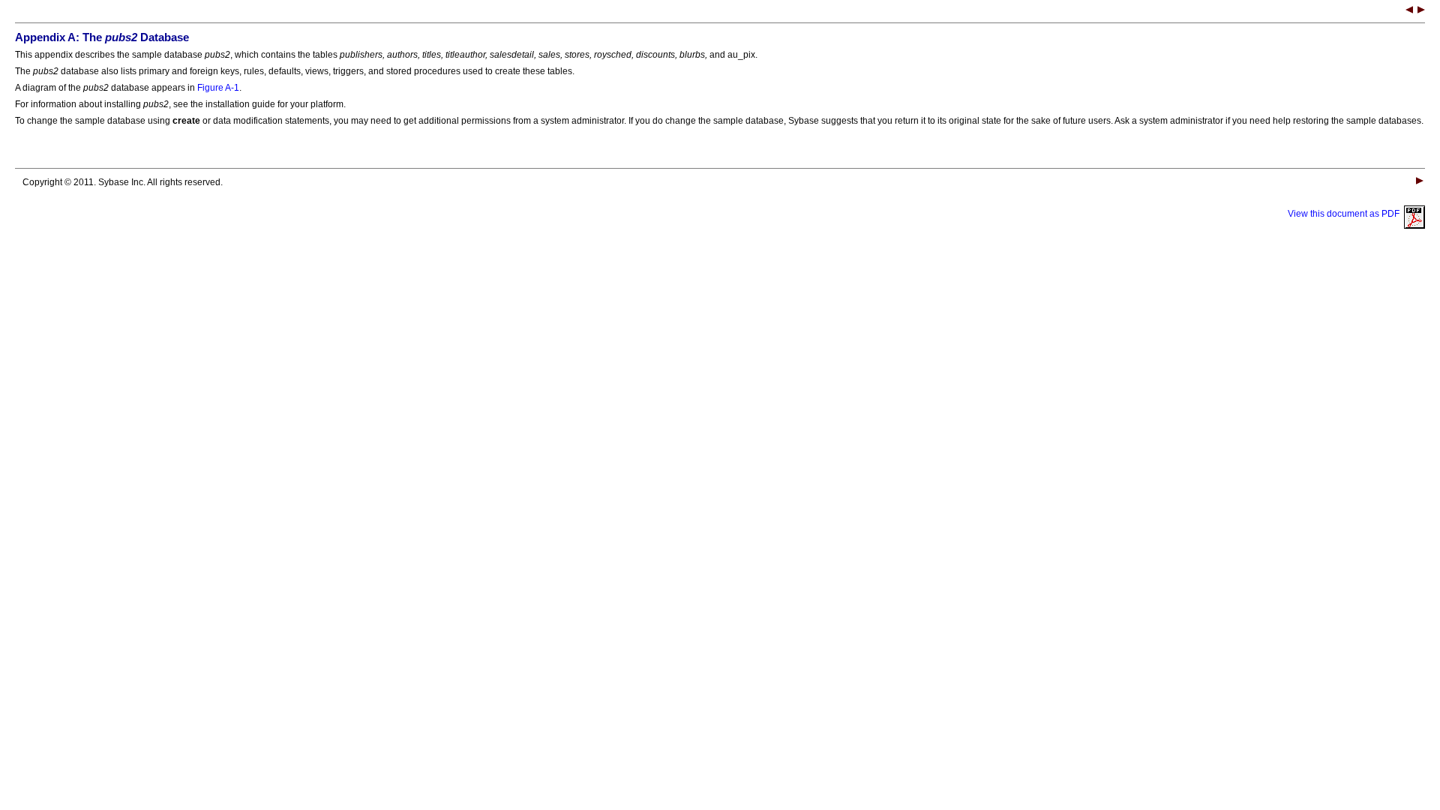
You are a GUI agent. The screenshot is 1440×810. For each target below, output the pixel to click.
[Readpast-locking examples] (1409, 11)
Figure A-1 (218, 87)
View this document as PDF (1346, 213)
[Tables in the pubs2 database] (1421, 11)
